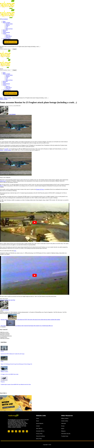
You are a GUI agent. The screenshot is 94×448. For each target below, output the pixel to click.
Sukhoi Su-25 (3, 181)
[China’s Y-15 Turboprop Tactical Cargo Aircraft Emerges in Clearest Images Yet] (4, 360)
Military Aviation (3, 99)
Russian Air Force (40, 189)
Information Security (65, 433)
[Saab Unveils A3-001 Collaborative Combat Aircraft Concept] (4, 349)
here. (15, 250)
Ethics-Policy (39, 438)
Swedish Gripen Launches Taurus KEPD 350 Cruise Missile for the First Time (16, 384)
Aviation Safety (64, 420)
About (37, 420)
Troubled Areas (64, 436)
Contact (38, 426)
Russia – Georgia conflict (5, 150)
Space (62, 428)
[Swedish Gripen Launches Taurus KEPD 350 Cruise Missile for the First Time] (4, 380)
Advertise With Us (40, 431)
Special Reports (39, 423)
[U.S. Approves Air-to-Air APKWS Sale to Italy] (4, 370)
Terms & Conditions (40, 436)
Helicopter (63, 423)
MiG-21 (2, 185)
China (2, 361)
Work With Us (39, 428)
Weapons (3, 381)
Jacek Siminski (12, 114)
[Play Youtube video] (34, 222)
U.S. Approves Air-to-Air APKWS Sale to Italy (9, 374)
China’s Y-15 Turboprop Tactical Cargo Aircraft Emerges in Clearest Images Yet (16, 364)
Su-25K (6, 148)
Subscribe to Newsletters (10, 42)
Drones (2, 351)
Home (37, 418)
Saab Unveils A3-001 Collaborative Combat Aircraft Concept (12, 353)
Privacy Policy (39, 433)
